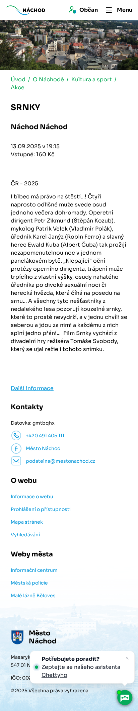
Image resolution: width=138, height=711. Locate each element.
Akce (17, 87)
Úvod (18, 79)
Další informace (32, 388)
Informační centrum (34, 570)
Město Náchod (43, 448)
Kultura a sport (91, 79)
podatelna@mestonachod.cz (60, 461)
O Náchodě (48, 79)
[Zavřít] (127, 658)
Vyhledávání (25, 535)
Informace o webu (32, 497)
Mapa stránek (27, 522)
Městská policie (29, 583)
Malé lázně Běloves (33, 596)
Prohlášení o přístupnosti (41, 509)
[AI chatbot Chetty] (124, 697)
